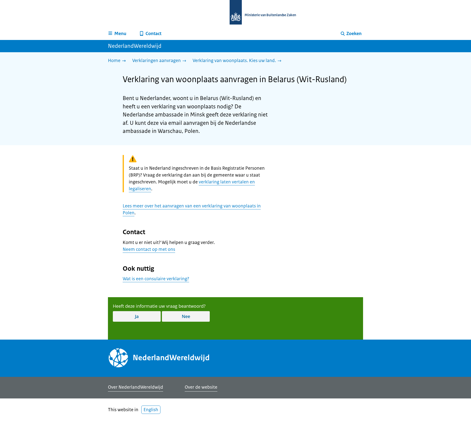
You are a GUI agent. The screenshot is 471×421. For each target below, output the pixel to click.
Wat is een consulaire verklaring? (156, 279)
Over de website (201, 387)
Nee (186, 316)
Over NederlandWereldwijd (135, 387)
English (151, 410)
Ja (137, 316)
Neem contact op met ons (149, 249)
